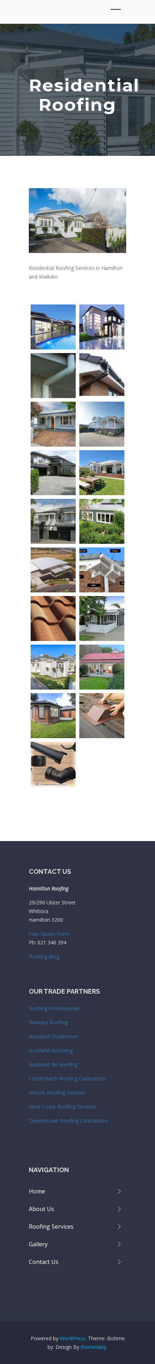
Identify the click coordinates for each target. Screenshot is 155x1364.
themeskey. (94, 1346)
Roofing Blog (44, 956)
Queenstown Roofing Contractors (68, 1120)
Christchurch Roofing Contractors (68, 1078)
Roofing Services (51, 1226)
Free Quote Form (49, 933)
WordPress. (73, 1338)
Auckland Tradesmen (53, 1036)
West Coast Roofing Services (62, 1106)
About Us (41, 1209)
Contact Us (43, 1262)
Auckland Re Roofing (53, 1064)
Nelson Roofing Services (57, 1092)
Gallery (38, 1244)
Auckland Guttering (51, 1050)
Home (37, 1191)
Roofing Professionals (54, 1008)
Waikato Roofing (48, 1022)
